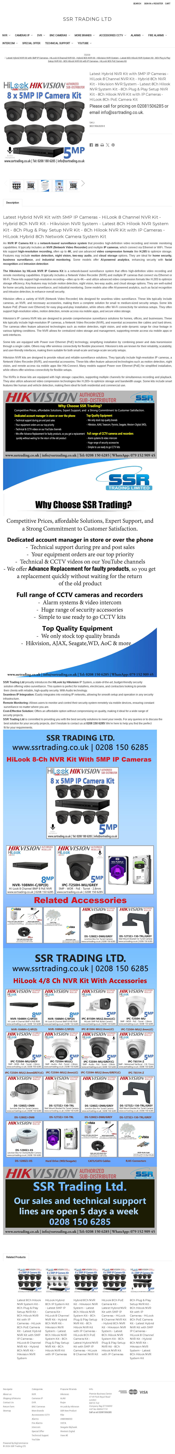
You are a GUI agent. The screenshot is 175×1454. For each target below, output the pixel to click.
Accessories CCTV (111, 35)
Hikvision (64, 1394)
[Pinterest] (113, 145)
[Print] (102, 145)
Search (137, 3)
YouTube (83, 43)
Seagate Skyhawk (68, 1427)
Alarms (136, 35)
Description (12, 202)
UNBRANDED (66, 1419)
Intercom (8, 43)
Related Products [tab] (16, 1257)
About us (7, 1394)
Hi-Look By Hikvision (69, 1406)
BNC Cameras (58, 35)
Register (158, 3)
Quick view (29, 1280)
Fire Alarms (156, 35)
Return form (8, 1406)
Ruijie (63, 1402)
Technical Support (57, 43)
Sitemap (7, 1411)
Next (82, 183)
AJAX (63, 1398)
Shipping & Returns (12, 1398)
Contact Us (8, 1402)
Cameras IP (22, 35)
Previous (5, 183)
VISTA (63, 1423)
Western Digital (67, 1431)
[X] (107, 145)
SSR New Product (68, 1411)
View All (64, 1435)
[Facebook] (91, 145)
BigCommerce (21, 1443)
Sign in (147, 3)
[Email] (96, 145)
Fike (62, 1415)
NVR (4, 35)
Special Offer (31, 43)
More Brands (83, 35)
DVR (39, 35)
